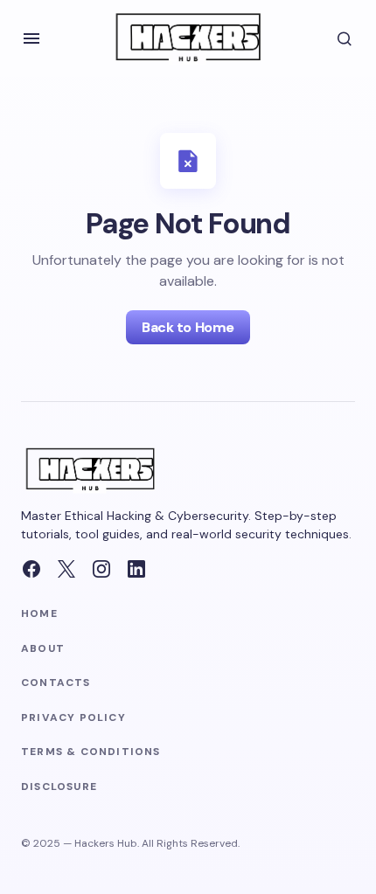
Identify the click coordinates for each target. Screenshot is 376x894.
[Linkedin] (136, 568)
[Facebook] (31, 568)
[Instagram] (101, 568)
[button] (31, 38)
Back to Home (187, 327)
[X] (66, 568)
